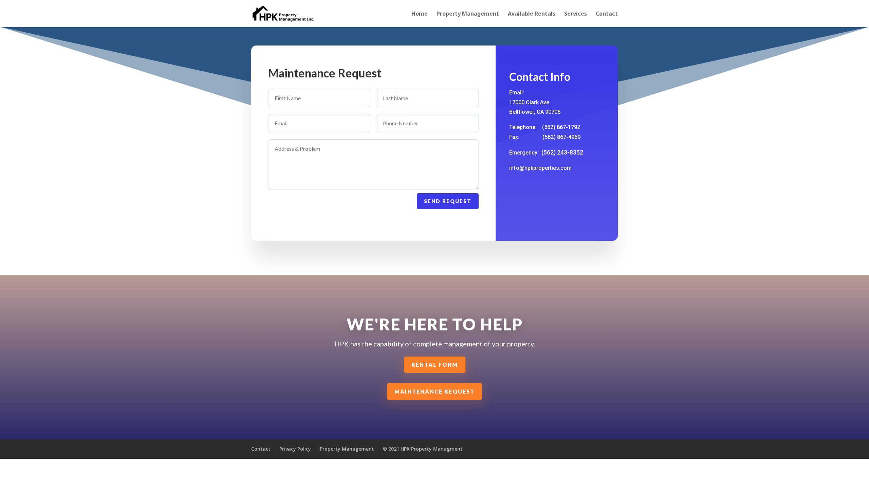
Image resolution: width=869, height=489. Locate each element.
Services (575, 14)
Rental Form (434, 364)
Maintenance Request (434, 391)
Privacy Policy (295, 449)
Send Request (448, 201)
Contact (607, 14)
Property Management (468, 14)
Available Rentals (531, 14)
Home (419, 14)
